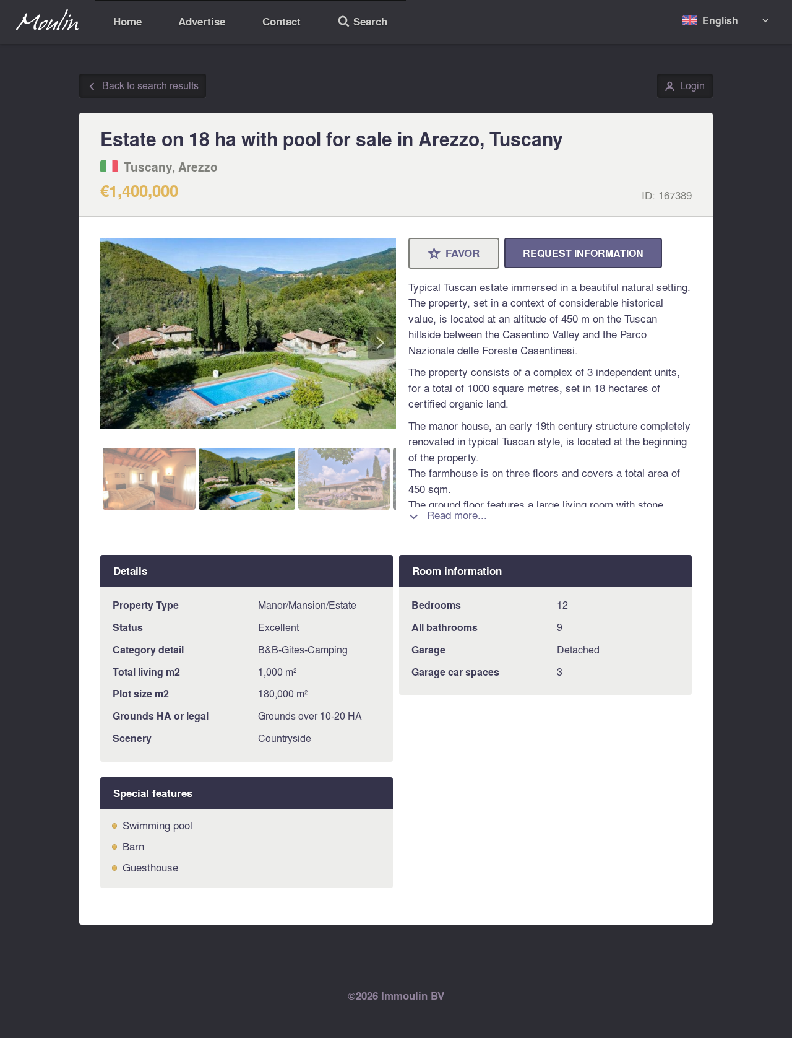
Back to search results (143, 86)
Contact (281, 21)
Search (362, 23)
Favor (454, 254)
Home (127, 21)
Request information (583, 253)
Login (685, 86)
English (720, 20)
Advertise (201, 21)
